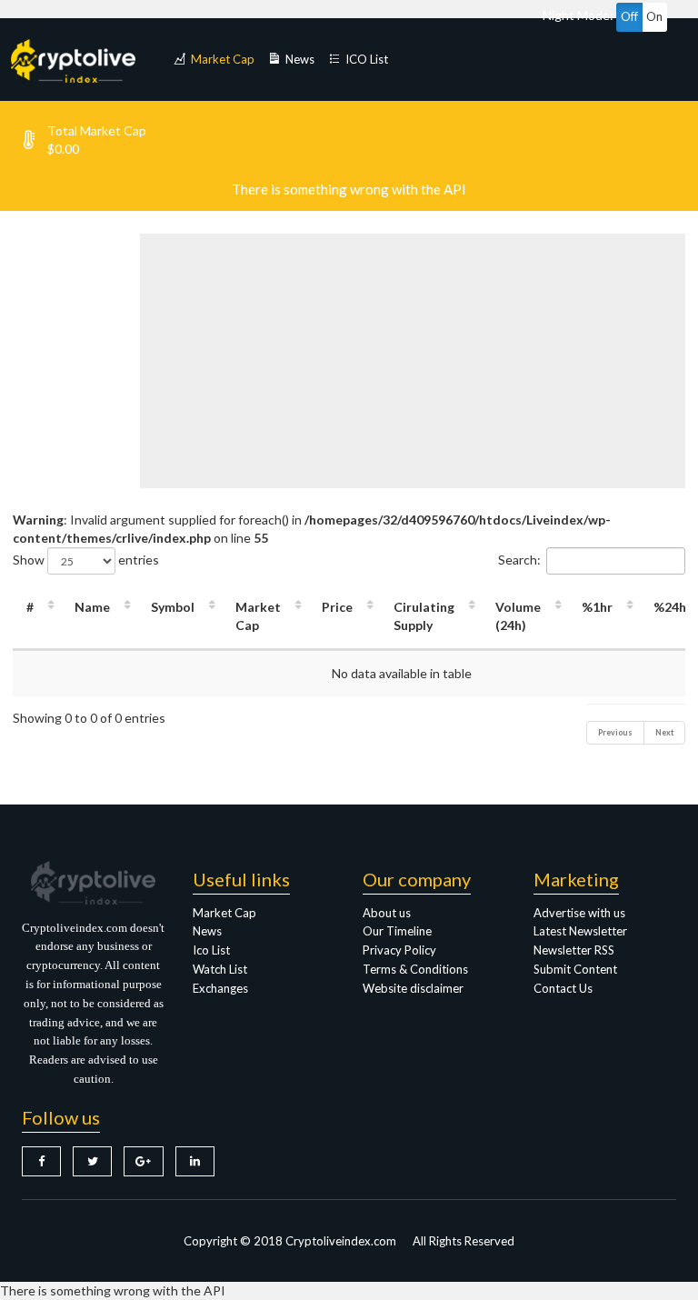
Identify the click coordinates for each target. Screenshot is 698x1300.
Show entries (86, 559)
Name (92, 607)
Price (337, 607)
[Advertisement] (419, 361)
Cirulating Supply (424, 616)
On (654, 16)
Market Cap (258, 616)
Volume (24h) (518, 616)
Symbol (172, 607)
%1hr (597, 607)
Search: (519, 559)
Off (629, 16)
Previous (615, 732)
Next (664, 732)
